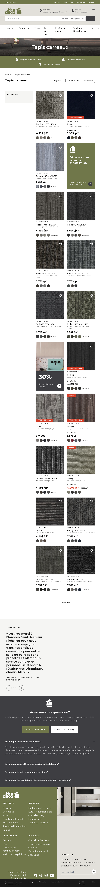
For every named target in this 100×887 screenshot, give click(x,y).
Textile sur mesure (38, 822)
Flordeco (82, 884)
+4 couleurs (85, 138)
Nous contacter (35, 730)
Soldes (6, 830)
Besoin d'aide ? (10, 2)
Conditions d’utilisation (58, 882)
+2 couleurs (54, 235)
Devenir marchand (38, 851)
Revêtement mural (13, 819)
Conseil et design (37, 815)
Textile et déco (10, 822)
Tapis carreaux (22, 74)
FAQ (5, 844)
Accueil (9, 74)
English (92, 2)
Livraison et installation (40, 812)
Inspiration (68, 2)
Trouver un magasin (39, 844)
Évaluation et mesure (39, 808)
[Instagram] (46, 875)
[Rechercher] (90, 18)
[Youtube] (52, 875)
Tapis (37, 28)
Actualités (33, 855)
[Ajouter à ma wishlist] (60, 95)
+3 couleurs (54, 138)
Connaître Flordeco (38, 840)
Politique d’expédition (12, 884)
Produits (8, 803)
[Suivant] (21, 688)
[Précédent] (8, 688)
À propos (81, 2)
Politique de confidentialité (37, 882)
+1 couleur (54, 186)
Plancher (10, 28)
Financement (35, 819)
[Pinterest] (40, 875)
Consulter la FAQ (64, 730)
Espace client (17, 875)
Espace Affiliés (18, 878)
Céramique (24, 28)
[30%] (50, 366)
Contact (7, 840)
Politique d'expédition (14, 854)
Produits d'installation (14, 826)
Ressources (10, 835)
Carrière (32, 847)
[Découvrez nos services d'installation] (81, 166)
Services (57, 2)
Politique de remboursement (14, 882)
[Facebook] (35, 875)
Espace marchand (17, 872)
